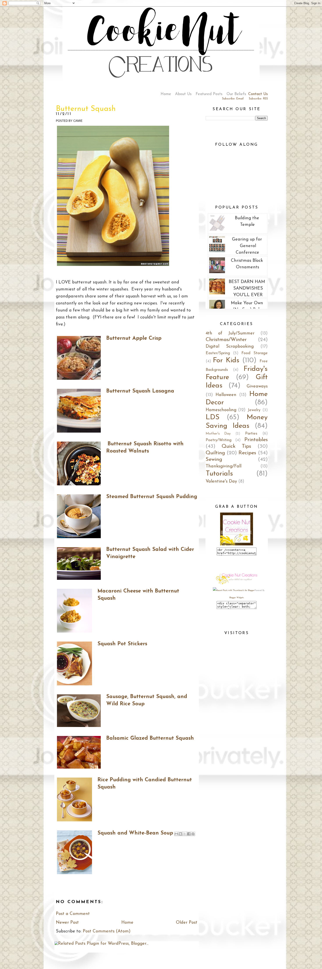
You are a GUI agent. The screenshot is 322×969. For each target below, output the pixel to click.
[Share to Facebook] (189, 834)
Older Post (186, 922)
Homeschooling (221, 410)
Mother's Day (218, 433)
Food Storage (254, 353)
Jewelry (254, 410)
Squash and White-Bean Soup (135, 833)
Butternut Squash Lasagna (140, 391)
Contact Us (258, 94)
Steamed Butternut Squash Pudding (151, 496)
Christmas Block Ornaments (247, 263)
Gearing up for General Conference (247, 246)
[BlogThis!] (180, 834)
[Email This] (176, 834)
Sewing (214, 459)
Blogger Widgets (236, 598)
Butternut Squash (86, 109)
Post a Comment (73, 914)
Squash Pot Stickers (122, 644)
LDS (212, 417)
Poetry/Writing (219, 440)
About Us (183, 94)
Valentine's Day (221, 481)
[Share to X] (184, 834)
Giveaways (257, 386)
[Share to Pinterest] (193, 834)
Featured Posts (209, 94)
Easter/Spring (218, 353)
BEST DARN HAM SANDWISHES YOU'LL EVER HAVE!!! (247, 292)
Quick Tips (236, 446)
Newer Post (67, 922)
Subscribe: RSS (258, 98)
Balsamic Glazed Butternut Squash (150, 738)
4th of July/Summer (230, 333)
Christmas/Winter (226, 339)
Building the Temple (247, 221)
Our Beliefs (236, 94)
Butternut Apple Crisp (133, 338)
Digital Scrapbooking (230, 346)
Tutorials (219, 473)
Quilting (215, 453)
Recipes (247, 453)
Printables (256, 439)
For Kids (226, 360)
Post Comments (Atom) (107, 931)
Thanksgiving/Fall (223, 466)
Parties (251, 434)
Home (166, 94)
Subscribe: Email (233, 98)
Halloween (226, 395)
